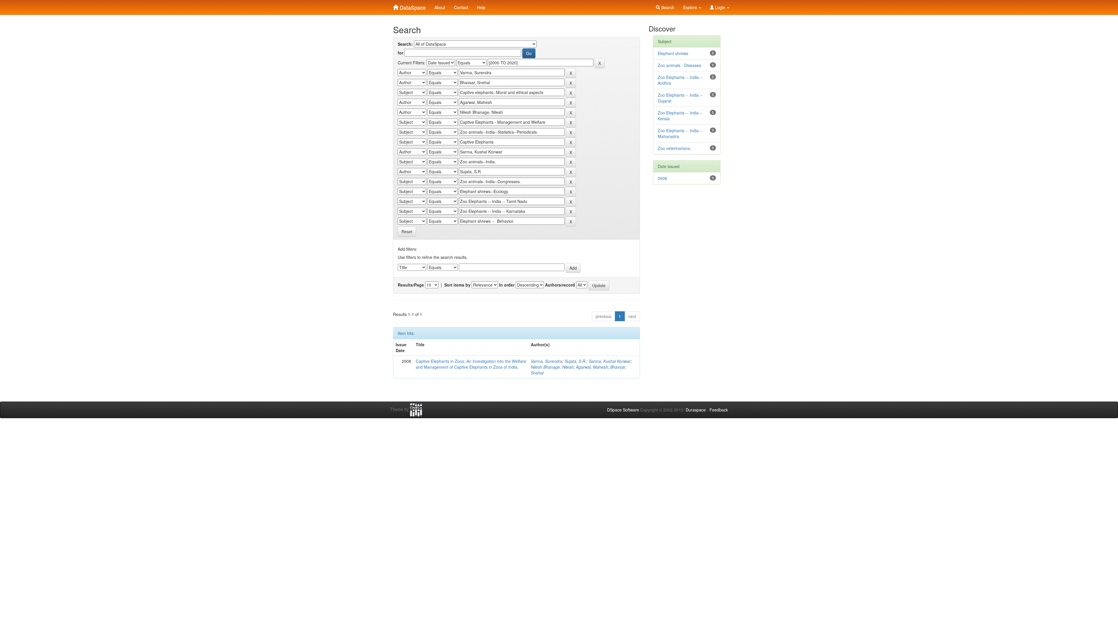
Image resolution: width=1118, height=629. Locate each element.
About (439, 7)
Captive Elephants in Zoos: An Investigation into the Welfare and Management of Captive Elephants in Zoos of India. (471, 364)
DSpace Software (623, 410)
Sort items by (457, 285)
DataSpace (412, 6)
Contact (461, 7)
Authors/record (560, 285)
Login (720, 7)
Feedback (719, 410)
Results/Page (411, 285)
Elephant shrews (673, 53)
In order (506, 285)
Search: (405, 44)
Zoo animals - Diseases (679, 65)
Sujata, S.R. (575, 361)
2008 (662, 178)
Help (481, 7)
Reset (406, 231)
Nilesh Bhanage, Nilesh (552, 367)
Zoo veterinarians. (674, 148)
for (400, 53)
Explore (690, 7)
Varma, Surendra (546, 361)
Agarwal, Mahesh (592, 367)
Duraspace (696, 410)
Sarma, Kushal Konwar (610, 361)
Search (667, 7)
